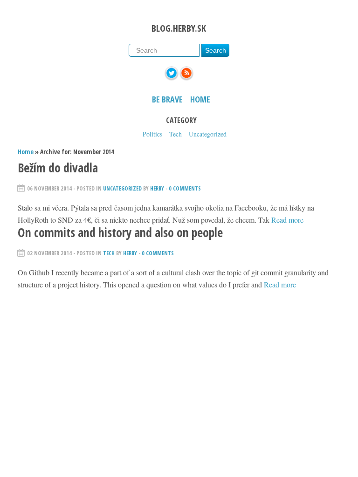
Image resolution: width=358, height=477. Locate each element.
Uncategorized (208, 133)
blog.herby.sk (178, 28)
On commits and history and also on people (120, 232)
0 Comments (185, 188)
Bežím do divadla (58, 167)
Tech (175, 133)
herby (157, 188)
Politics (152, 133)
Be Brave (167, 99)
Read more (287, 220)
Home (200, 99)
